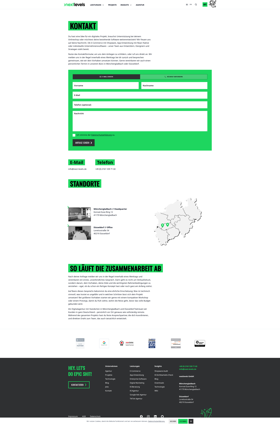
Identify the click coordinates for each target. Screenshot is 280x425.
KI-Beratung (135, 387)
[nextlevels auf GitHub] (162, 416)
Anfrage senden (82, 142)
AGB (84, 416)
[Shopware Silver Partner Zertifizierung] (80, 343)
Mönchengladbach (187, 383)
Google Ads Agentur (138, 394)
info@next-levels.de (77, 169)
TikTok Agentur (136, 398)
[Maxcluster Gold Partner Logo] (128, 343)
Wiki (156, 391)
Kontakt (108, 391)
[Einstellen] (191, 421)
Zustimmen (182, 421)
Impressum (73, 416)
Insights (125, 5)
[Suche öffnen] (195, 4)
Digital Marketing (137, 383)
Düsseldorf (184, 396)
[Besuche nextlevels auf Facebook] (141, 416)
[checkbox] (74, 135)
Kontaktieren (77, 384)
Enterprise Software (138, 379)
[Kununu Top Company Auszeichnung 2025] (152, 343)
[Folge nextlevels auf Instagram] (148, 416)
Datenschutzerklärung (101, 135)
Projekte (112, 5)
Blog (107, 383)
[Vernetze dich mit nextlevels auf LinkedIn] (155, 416)
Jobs (107, 387)
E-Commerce (135, 371)
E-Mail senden (107, 77)
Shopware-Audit (161, 371)
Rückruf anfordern (175, 77)
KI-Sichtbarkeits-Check (164, 375)
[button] (208, 4)
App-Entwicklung (137, 375)
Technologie (110, 379)
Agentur (140, 5)
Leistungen (95, 5)
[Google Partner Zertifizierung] (104, 343)
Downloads (159, 383)
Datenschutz (95, 416)
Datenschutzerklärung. (156, 421)
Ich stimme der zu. (96, 135)
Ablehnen (173, 421)
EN (191, 4)
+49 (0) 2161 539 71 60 (105, 169)
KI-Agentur (134, 391)
